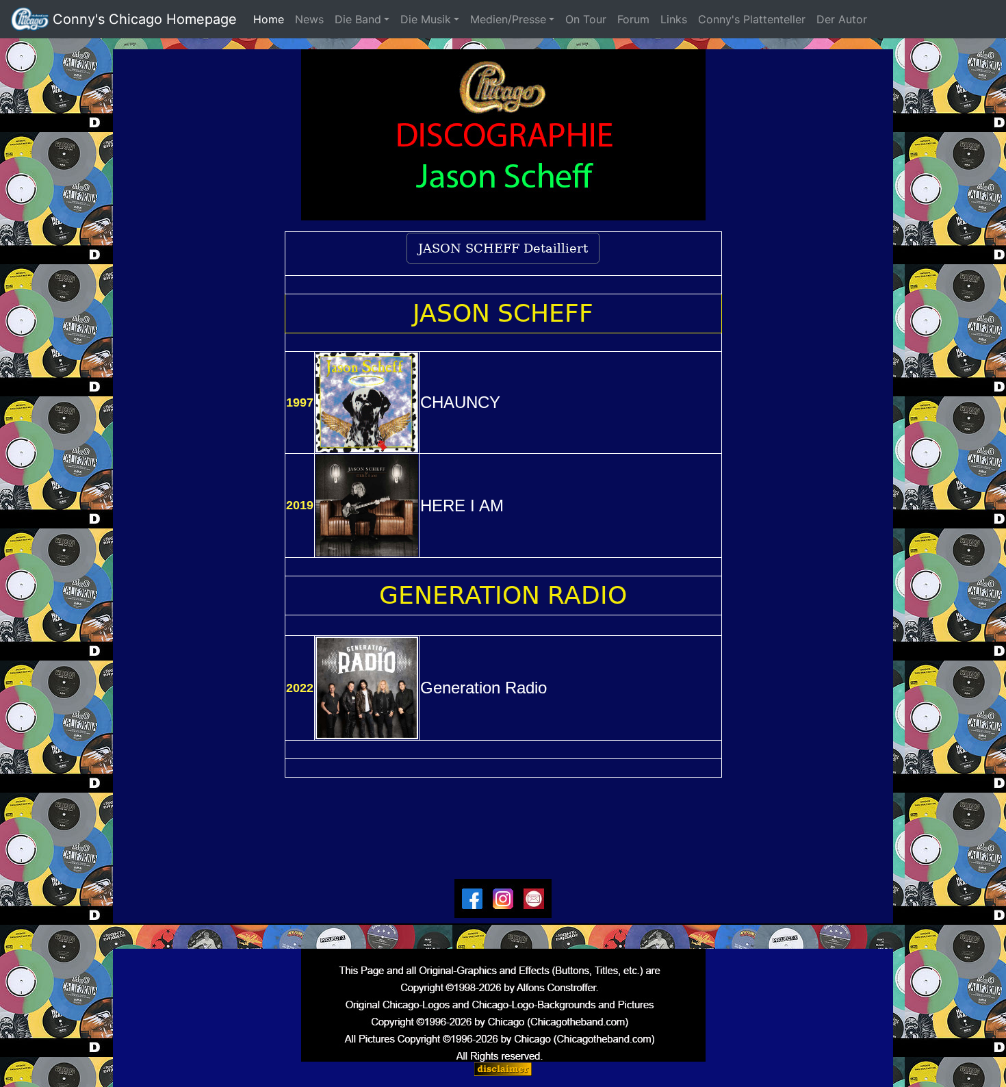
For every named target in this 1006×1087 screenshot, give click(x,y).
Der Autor (846, 19)
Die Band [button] (358, 19)
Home (271, 19)
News (309, 19)
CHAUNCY (460, 402)
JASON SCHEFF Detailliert (503, 248)
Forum (633, 19)
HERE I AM (462, 505)
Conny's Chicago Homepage (143, 19)
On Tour (585, 19)
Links (673, 19)
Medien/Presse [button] (508, 19)
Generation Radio (483, 687)
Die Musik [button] (425, 19)
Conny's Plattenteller (751, 19)
